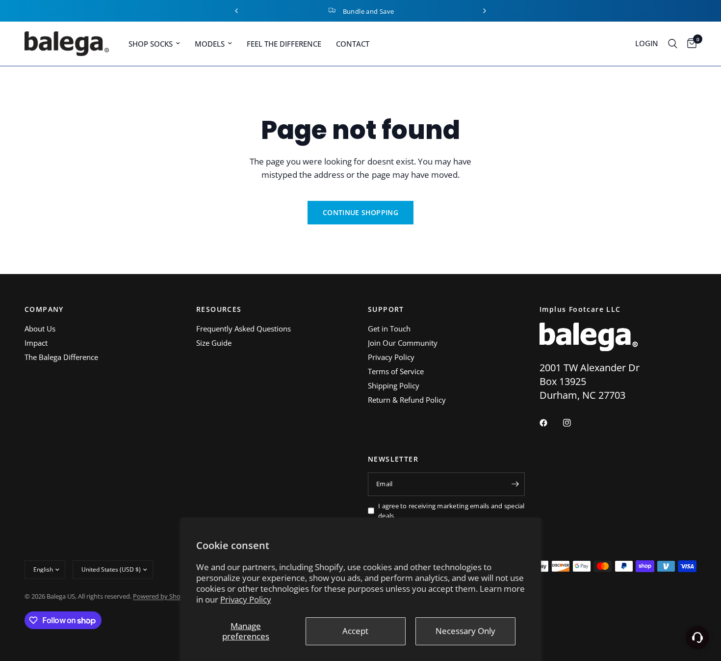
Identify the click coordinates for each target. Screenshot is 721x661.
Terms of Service (396, 371)
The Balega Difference (61, 357)
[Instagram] (574, 423)
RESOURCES (219, 309)
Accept (355, 630)
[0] (689, 44)
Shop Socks (151, 44)
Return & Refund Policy (407, 400)
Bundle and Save (368, 11)
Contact (352, 44)
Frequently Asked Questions (243, 328)
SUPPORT (386, 309)
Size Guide (214, 343)
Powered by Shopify (162, 596)
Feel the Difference (284, 44)
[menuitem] (154, 44)
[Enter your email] (515, 484)
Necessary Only (465, 630)
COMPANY (44, 309)
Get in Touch (389, 328)
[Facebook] (550, 423)
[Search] (672, 44)
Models (210, 44)
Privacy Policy (245, 599)
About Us (40, 328)
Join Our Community (403, 343)
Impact (36, 343)
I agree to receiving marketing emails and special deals (451, 511)
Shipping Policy (393, 385)
